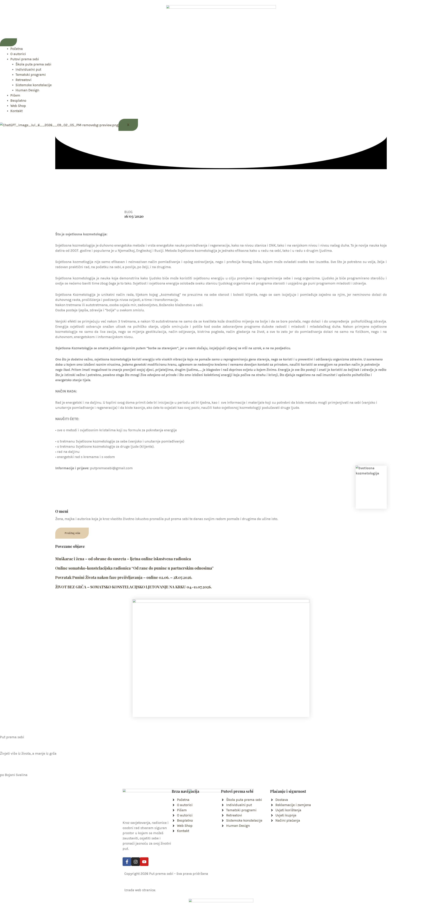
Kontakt (16, 111)
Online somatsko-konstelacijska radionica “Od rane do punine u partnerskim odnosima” (134, 568)
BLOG (128, 212)
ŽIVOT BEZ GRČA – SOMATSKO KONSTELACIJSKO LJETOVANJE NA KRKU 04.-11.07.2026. (133, 586)
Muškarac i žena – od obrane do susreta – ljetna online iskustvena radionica (123, 558)
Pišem (15, 95)
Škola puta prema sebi (33, 64)
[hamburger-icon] (8, 42)
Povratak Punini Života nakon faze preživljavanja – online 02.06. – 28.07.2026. (123, 577)
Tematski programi (31, 75)
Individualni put (28, 69)
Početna (16, 49)
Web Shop (18, 106)
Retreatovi (23, 80)
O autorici (18, 54)
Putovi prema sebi (24, 59)
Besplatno (18, 101)
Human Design (27, 90)
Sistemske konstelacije (34, 85)
